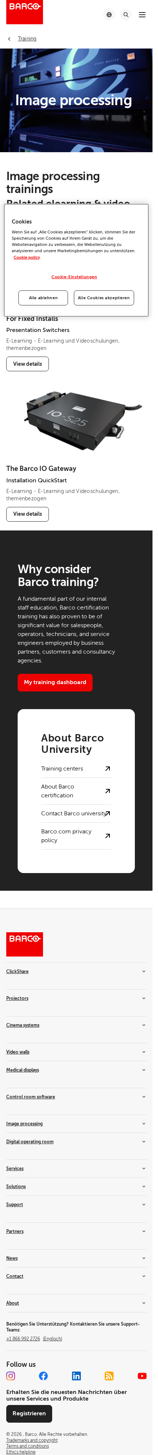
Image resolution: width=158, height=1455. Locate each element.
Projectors (17, 998)
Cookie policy (27, 257)
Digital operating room (30, 1141)
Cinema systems (22, 1025)
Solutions (16, 1186)
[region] (76, 260)
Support (14, 1204)
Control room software (30, 1097)
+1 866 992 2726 (34, 1338)
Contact (15, 1276)
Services (15, 1168)
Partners (15, 1231)
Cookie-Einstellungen (74, 276)
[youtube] (142, 1376)
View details (27, 364)
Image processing (24, 1123)
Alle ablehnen (43, 297)
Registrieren (29, 1413)
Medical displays (22, 1070)
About (12, 1303)
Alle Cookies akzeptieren (104, 297)
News (12, 1258)
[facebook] (43, 1376)
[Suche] (126, 15)
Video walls (17, 1052)
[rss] (109, 1376)
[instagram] (10, 1376)
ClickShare (17, 971)
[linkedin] (76, 1376)
